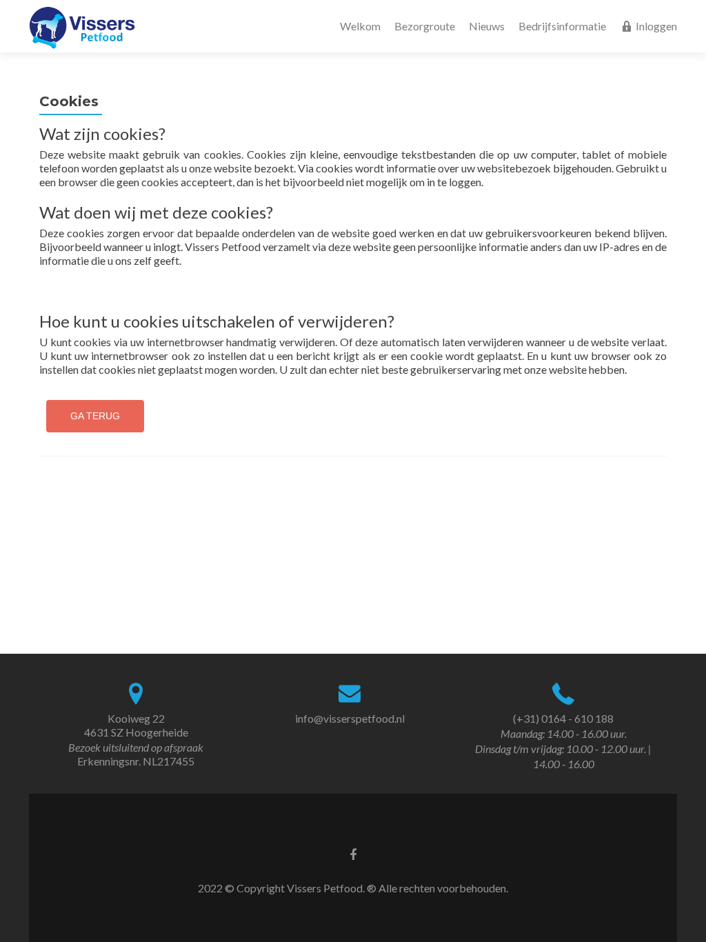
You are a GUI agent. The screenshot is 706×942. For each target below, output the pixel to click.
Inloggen (656, 25)
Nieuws (487, 25)
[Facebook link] (353, 853)
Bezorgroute (424, 25)
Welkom (360, 25)
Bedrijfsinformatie (562, 25)
